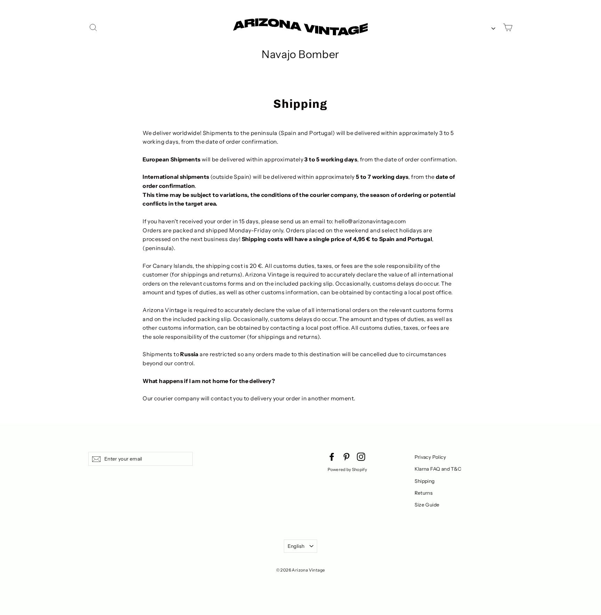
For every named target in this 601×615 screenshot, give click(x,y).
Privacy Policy (430, 457)
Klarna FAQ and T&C (438, 469)
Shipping (425, 481)
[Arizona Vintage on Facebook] (332, 456)
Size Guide (427, 505)
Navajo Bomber (300, 54)
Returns (424, 493)
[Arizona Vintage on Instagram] (361, 456)
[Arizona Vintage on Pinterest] (346, 456)
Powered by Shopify (347, 469)
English (296, 546)
